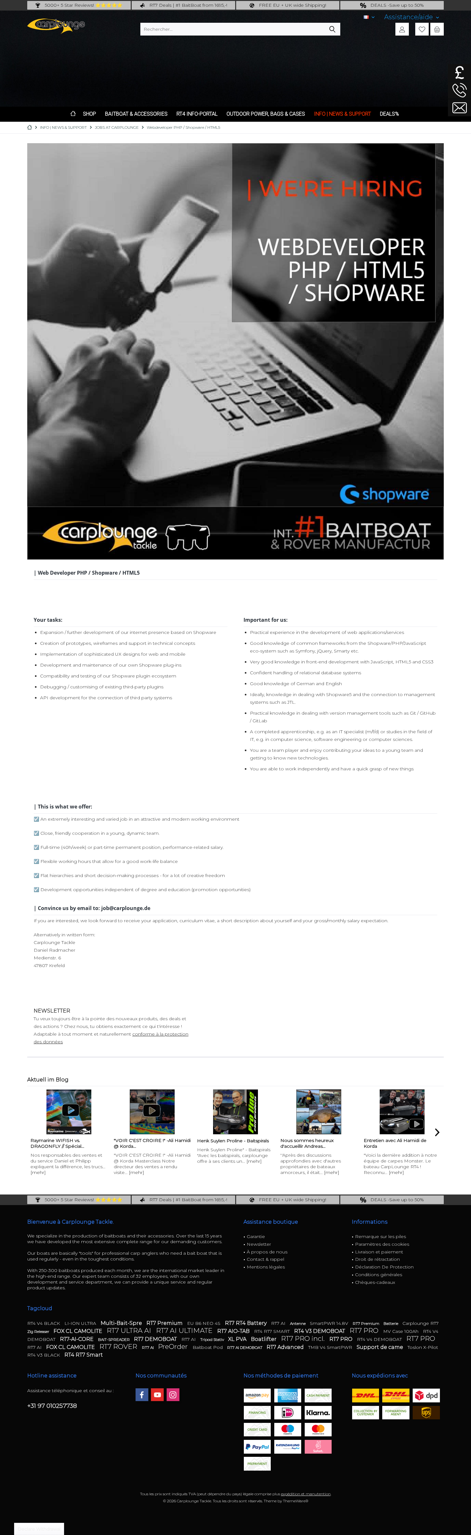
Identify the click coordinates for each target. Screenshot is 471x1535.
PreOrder (173, 1346)
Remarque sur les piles (380, 1236)
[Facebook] (142, 1394)
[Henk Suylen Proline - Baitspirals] (152, 1111)
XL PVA (238, 1339)
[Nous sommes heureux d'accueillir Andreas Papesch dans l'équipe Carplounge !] (235, 1111)
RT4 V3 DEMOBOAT (320, 1331)
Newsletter (259, 1244)
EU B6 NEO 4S (204, 1323)
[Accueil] (73, 114)
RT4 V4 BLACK (44, 1323)
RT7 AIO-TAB (234, 1331)
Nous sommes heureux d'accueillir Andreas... (223, 1143)
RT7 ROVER (119, 1346)
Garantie (256, 1236)
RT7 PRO (365, 1330)
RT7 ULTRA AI (130, 1330)
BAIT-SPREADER (114, 1339)
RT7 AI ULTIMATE (185, 1330)
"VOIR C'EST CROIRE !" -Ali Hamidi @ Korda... (68, 1143)
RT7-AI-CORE (77, 1339)
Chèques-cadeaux (375, 1282)
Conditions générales (378, 1274)
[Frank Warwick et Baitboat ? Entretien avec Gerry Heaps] (402, 1111)
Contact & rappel (265, 1259)
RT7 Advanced (286, 1347)
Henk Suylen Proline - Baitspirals (150, 1141)
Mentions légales (266, 1267)
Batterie (391, 1323)
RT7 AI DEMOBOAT (245, 1347)
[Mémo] (422, 29)
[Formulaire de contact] (459, 107)
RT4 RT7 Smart (83, 1355)
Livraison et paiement (379, 1252)
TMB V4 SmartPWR (330, 1347)
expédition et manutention (306, 1493)
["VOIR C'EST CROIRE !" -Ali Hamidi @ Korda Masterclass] (68, 1111)
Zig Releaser (38, 1331)
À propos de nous (267, 1252)
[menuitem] (411, 17)
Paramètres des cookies (382, 1244)
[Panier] (437, 29)
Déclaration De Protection (384, 1267)
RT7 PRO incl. (303, 1338)
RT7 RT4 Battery (246, 1323)
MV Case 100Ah (401, 1331)
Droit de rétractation (377, 1259)
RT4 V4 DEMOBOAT (380, 1339)
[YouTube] (157, 1394)
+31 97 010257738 (52, 1405)
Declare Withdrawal (39, 1529)
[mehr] (53, 1172)
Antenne (298, 1323)
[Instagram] (173, 1394)
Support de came (380, 1347)
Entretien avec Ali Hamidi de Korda (311, 1143)
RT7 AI (279, 1323)
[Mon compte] (402, 29)
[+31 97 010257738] (459, 90)
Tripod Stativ (212, 1339)
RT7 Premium (165, 1323)
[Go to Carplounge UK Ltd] (459, 72)
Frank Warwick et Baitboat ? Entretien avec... (395, 1143)
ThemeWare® (295, 1500)
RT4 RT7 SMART (272, 1331)
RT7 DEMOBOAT (156, 1339)
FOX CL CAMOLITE (78, 1331)
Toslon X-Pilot (423, 1347)
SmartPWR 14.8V (330, 1323)
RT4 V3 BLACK (44, 1355)
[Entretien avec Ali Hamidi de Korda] (318, 1111)
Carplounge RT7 (420, 1323)
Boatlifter (264, 1339)
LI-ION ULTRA (80, 1323)
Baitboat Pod (208, 1347)
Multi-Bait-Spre (122, 1323)
